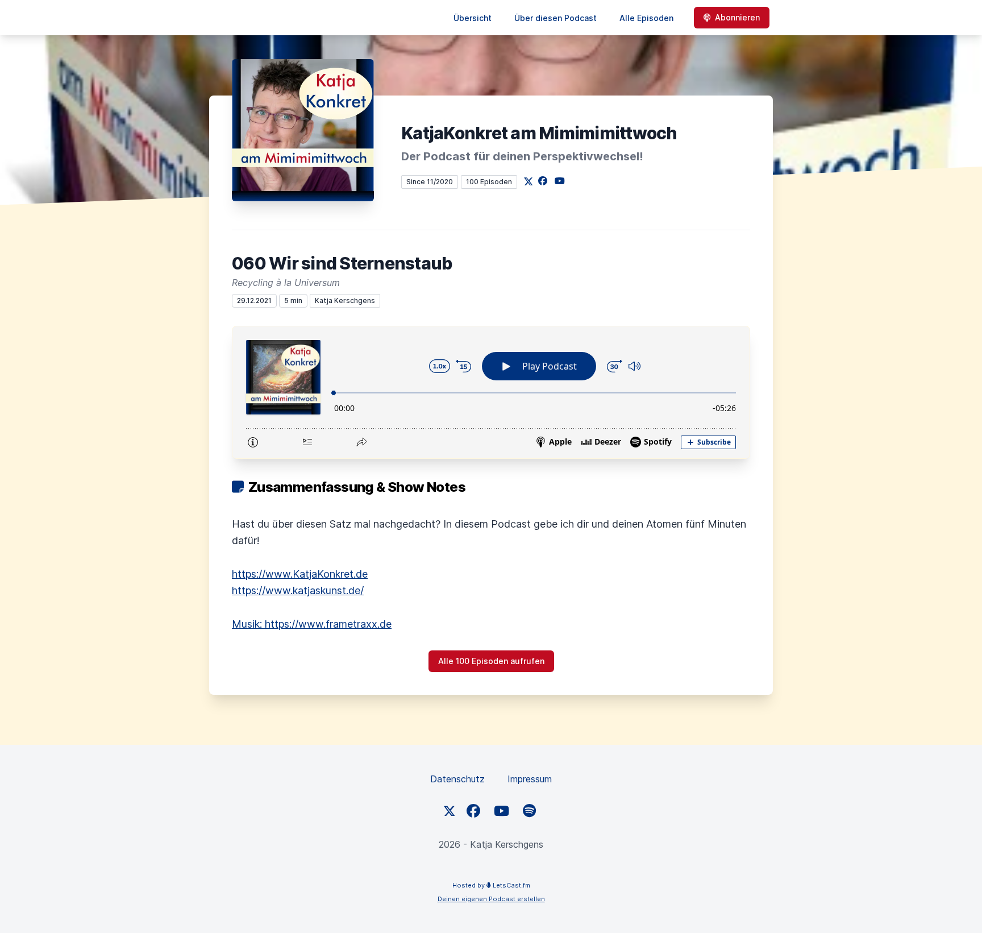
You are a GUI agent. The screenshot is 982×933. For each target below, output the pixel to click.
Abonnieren (737, 17)
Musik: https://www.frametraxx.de (312, 624)
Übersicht (472, 18)
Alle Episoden (646, 18)
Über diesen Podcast (555, 18)
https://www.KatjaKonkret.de (300, 574)
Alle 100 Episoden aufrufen (491, 661)
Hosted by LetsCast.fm (491, 885)
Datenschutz (457, 779)
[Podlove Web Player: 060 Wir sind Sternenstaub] (491, 392)
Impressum (529, 779)
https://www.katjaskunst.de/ (298, 590)
